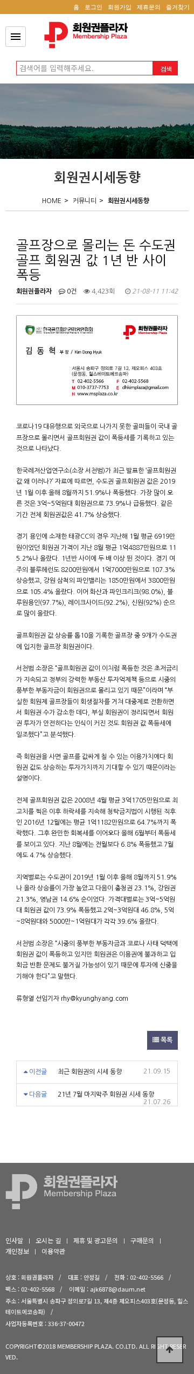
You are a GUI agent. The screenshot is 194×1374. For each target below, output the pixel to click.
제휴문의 (149, 7)
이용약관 (53, 1251)
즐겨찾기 (178, 7)
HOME (51, 201)
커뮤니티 (84, 201)
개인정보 (17, 1251)
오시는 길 (48, 1240)
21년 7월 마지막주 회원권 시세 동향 (106, 1094)
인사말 (14, 1240)
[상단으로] (169, 1349)
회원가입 (119, 7)
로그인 (93, 7)
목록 (165, 1040)
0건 (71, 291)
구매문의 (142, 1240)
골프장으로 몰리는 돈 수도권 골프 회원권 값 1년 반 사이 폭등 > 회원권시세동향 (89, 35)
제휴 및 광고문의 (95, 1240)
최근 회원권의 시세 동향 (90, 1072)
